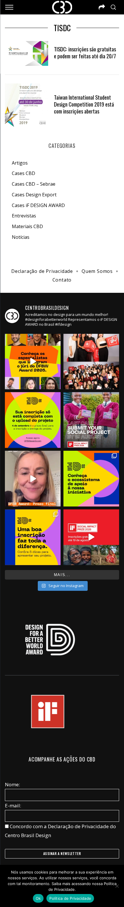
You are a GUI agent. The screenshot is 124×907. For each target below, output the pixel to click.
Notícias (20, 237)
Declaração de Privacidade (42, 271)
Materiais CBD (27, 226)
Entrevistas (24, 216)
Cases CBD (23, 173)
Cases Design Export (34, 194)
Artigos (20, 163)
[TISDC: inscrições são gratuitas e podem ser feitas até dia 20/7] (26, 53)
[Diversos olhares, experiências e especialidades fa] (33, 362)
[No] (117, 886)
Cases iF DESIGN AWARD (38, 205)
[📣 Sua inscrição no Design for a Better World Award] (33, 420)
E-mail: (13, 805)
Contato (62, 280)
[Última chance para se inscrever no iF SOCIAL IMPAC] (91, 420)
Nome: (12, 784)
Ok (38, 898)
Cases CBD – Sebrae (33, 184)
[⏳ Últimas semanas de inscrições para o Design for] (33, 478)
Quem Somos (97, 271)
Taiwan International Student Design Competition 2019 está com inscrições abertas (84, 104)
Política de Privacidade (70, 898)
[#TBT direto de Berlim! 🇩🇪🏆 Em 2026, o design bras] (91, 362)
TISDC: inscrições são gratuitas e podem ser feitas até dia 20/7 (85, 52)
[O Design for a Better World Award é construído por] (91, 478)
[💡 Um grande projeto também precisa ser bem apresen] (33, 537)
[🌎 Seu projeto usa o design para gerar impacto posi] (91, 537)
